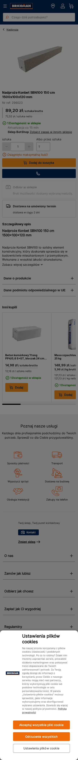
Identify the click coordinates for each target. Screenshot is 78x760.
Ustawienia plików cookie (41, 748)
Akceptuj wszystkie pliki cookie (41, 725)
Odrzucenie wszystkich (41, 736)
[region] (39, 695)
